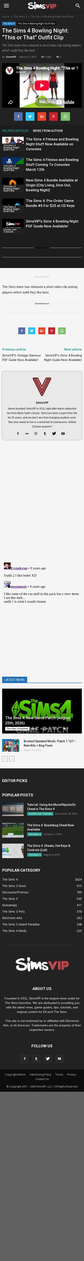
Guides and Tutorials (9, 230)
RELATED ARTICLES (15, 131)
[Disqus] (42, 503)
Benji (34, 728)
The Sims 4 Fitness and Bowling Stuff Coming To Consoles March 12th (52, 165)
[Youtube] (64, 433)
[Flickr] (28, 433)
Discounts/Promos (15, 892)
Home (6, 16)
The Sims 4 (8, 23)
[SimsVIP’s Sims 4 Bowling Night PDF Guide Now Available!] (13, 226)
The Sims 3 (10, 899)
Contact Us (42, 1079)
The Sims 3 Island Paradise (21, 924)
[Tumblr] (46, 433)
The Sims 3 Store (14, 886)
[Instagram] (37, 433)
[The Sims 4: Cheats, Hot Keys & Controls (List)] (13, 851)
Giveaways (9, 905)
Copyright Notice (15, 1074)
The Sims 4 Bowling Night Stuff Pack (36, 23)
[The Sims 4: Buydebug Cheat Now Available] (13, 830)
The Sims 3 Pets (13, 911)
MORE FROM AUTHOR (48, 131)
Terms (59, 1074)
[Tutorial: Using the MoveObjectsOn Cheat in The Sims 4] (13, 810)
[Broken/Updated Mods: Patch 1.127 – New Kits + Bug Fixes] (10, 745)
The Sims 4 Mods (14, 931)
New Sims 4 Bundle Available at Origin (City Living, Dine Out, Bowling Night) (52, 185)
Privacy (71, 1074)
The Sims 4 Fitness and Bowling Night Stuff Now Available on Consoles (52, 144)
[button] (78, 6)
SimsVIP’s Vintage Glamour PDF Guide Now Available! (21, 358)
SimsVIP (11, 56)
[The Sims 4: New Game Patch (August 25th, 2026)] (42, 711)
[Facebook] (19, 433)
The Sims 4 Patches (17, 728)
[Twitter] (55, 433)
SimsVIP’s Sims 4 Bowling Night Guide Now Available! (63, 358)
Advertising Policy (40, 1074)
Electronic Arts (12, 918)
